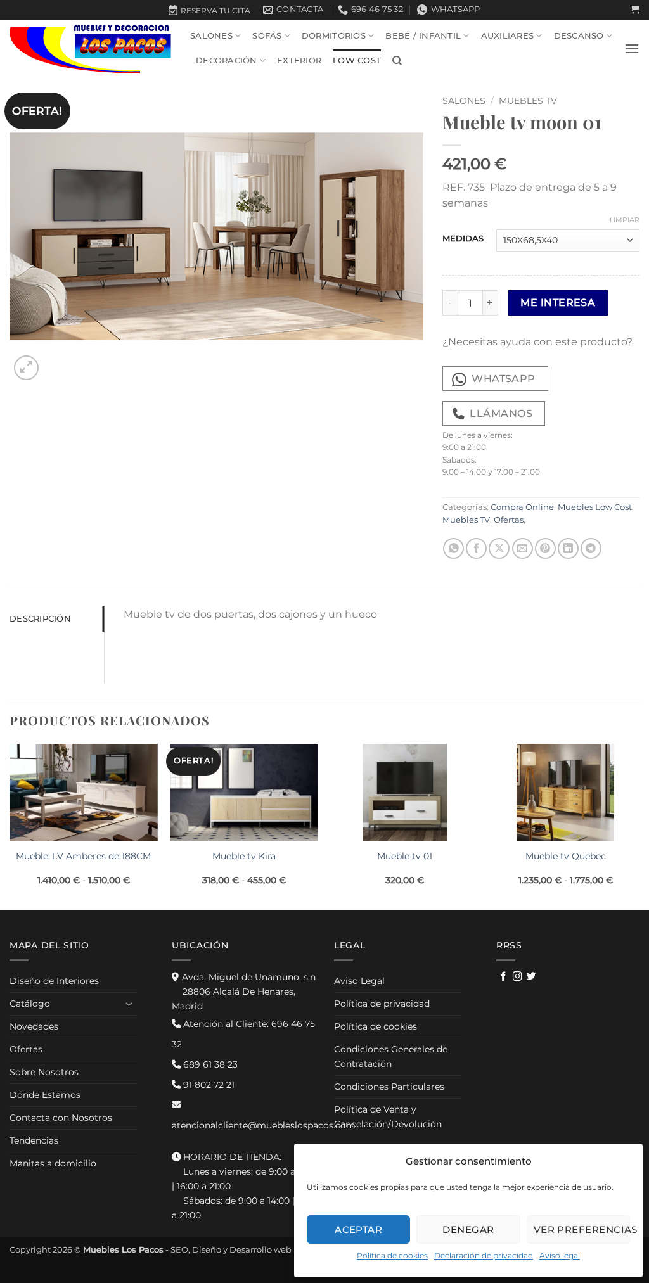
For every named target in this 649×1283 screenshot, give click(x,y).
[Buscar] (397, 61)
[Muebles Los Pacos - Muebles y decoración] (90, 48)
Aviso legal (559, 1255)
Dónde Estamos (45, 1095)
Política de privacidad (382, 1003)
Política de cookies (392, 1255)
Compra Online (522, 507)
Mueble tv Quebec (565, 856)
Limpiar (624, 219)
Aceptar (358, 1229)
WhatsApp (504, 379)
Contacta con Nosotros (61, 1117)
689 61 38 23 (209, 1064)
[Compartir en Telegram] (591, 548)
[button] (635, 9)
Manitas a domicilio (53, 1163)
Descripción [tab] (40, 618)
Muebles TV (528, 101)
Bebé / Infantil (423, 36)
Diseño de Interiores (54, 980)
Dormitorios (334, 36)
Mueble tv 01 (404, 856)
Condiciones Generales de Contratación (390, 1056)
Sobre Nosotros (44, 1072)
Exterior (299, 60)
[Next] (638, 826)
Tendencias (34, 1140)
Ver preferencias (582, 1229)
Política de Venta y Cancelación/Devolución (388, 1117)
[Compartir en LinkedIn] (568, 548)
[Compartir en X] (499, 548)
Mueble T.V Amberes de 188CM (83, 856)
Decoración (226, 60)
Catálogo (30, 1003)
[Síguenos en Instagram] (517, 977)
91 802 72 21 (208, 1084)
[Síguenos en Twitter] (531, 977)
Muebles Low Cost (595, 507)
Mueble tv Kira (244, 856)
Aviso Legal (359, 980)
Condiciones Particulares (389, 1086)
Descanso (579, 36)
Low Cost (357, 60)
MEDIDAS (463, 238)
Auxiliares (507, 36)
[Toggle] (129, 1004)
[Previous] (10, 826)
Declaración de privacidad (483, 1255)
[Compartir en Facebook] (476, 548)
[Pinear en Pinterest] (545, 548)
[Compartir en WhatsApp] (453, 548)
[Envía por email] (522, 548)
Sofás (266, 36)
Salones (211, 36)
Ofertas (509, 520)
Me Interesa (557, 303)
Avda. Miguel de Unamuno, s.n (244, 991)
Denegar (468, 1229)
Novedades (34, 1026)
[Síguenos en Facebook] (503, 977)
